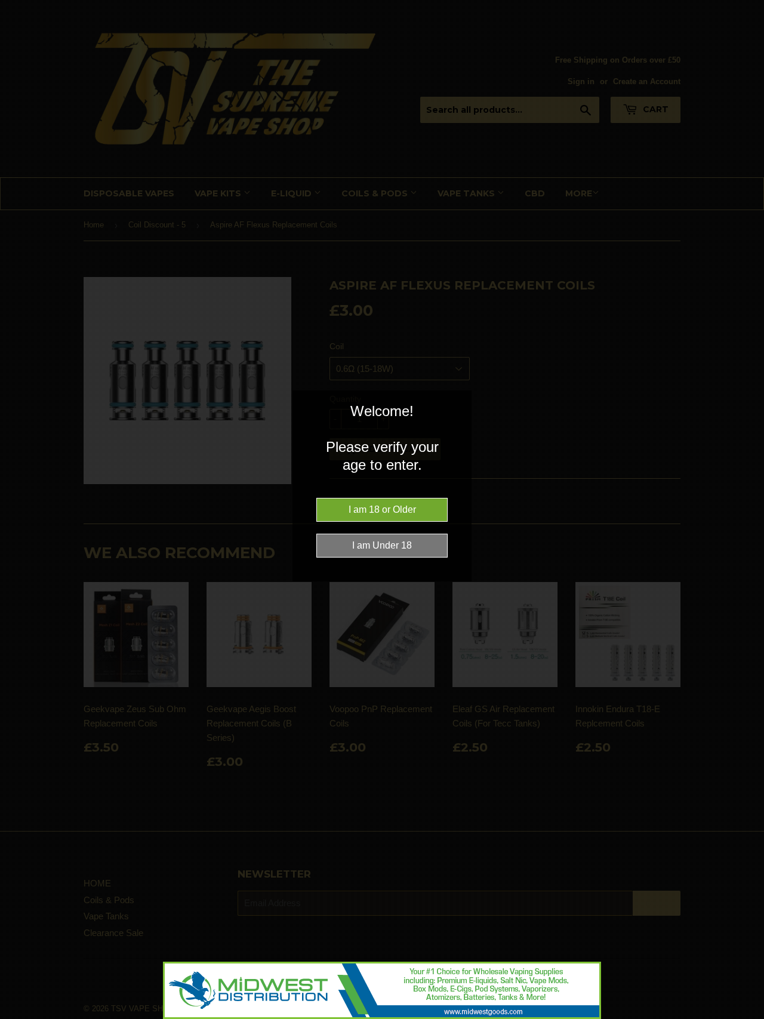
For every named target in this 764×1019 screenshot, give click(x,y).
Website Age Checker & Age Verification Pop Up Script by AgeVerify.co (749, 1016)
